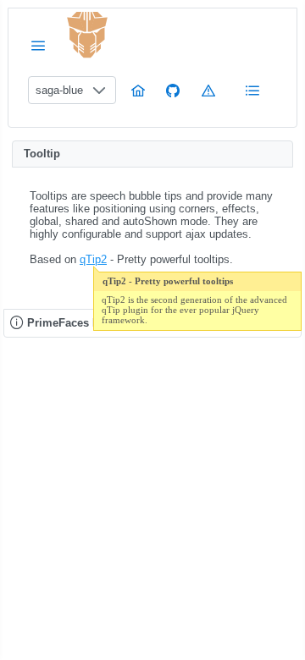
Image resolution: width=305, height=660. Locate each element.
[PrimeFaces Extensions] (87, 35)
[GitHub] (173, 90)
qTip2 (93, 259)
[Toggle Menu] (38, 45)
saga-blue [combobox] (59, 90)
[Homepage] (138, 90)
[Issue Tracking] (208, 90)
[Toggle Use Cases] (252, 90)
